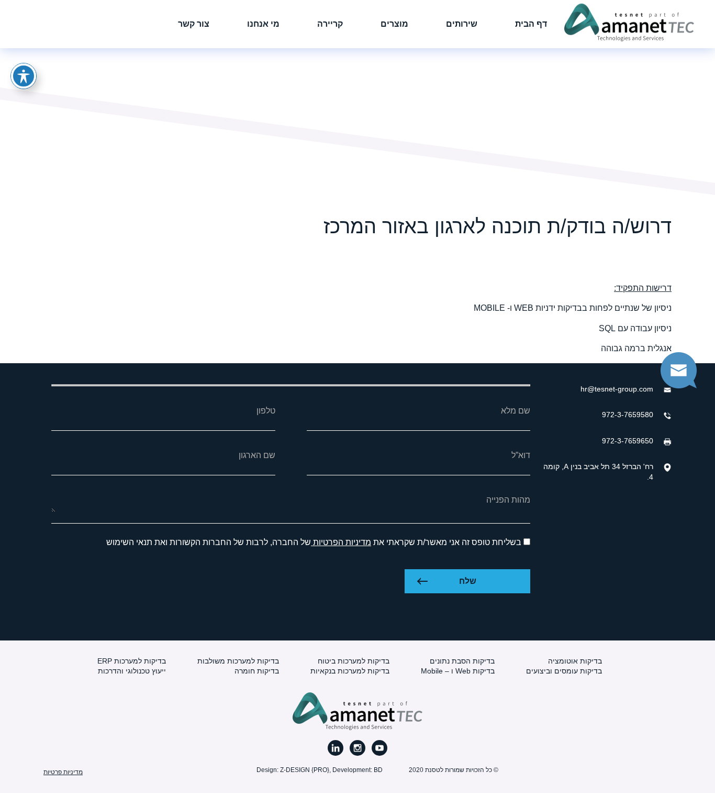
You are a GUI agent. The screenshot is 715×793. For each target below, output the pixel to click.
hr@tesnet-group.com (616, 389)
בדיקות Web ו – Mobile (458, 671)
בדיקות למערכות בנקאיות (349, 671)
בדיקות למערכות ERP (131, 661)
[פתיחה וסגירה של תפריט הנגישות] (23, 76)
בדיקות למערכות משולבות (238, 661)
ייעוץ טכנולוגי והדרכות (132, 671)
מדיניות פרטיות (63, 772)
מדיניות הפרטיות (341, 542)
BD (378, 770)
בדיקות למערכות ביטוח (353, 661)
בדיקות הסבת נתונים (462, 661)
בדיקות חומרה (256, 671)
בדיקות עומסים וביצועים (564, 671)
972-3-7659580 (627, 414)
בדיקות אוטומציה (575, 661)
